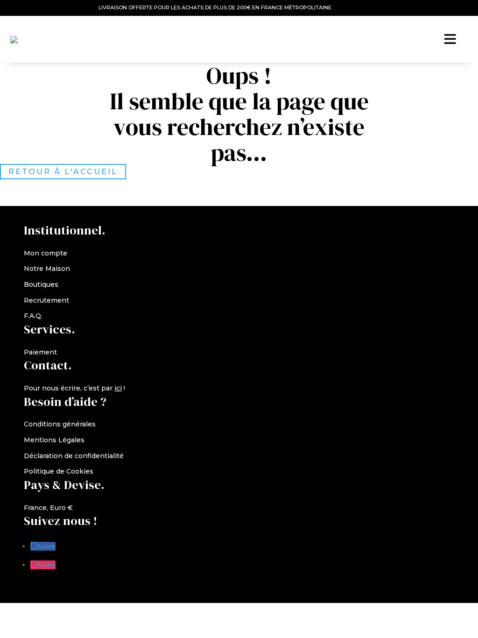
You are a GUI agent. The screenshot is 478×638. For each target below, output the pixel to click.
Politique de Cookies (58, 471)
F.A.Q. (33, 316)
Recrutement (46, 300)
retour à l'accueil (63, 171)
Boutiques (41, 284)
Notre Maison (47, 268)
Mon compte (45, 253)
